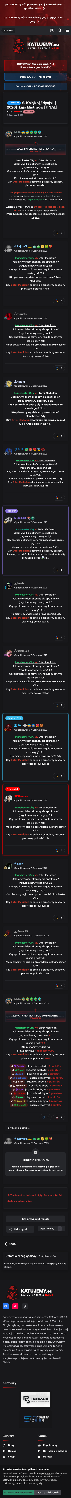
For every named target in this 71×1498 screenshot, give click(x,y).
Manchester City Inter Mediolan (35, 160)
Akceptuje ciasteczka (19, 1492)
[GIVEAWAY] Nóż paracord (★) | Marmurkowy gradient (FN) (33, 6)
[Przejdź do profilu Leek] (8, 866)
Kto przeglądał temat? (35, 1219)
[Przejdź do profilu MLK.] (8, 134)
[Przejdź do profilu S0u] (8, 727)
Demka (12, 1450)
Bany (11, 1445)
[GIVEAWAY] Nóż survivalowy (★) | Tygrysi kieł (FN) (33, 19)
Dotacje (47, 1456)
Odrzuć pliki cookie (47, 1492)
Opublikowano (30, 136)
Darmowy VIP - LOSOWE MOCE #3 (35, 86)
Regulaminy (50, 1445)
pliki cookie (47, 1473)
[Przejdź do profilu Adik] (8, 451)
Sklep (11, 1456)
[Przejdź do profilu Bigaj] (8, 384)
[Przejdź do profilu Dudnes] (8, 798)
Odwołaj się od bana (55, 1450)
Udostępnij (20, 1229)
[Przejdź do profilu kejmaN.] (8, 248)
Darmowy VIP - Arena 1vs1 (35, 76)
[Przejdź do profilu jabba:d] (8, 520)
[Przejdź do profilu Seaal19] (8, 933)
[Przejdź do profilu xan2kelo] (8, 653)
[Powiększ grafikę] (35, 148)
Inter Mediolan (35, 257)
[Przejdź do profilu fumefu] (8, 316)
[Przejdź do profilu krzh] (8, 585)
